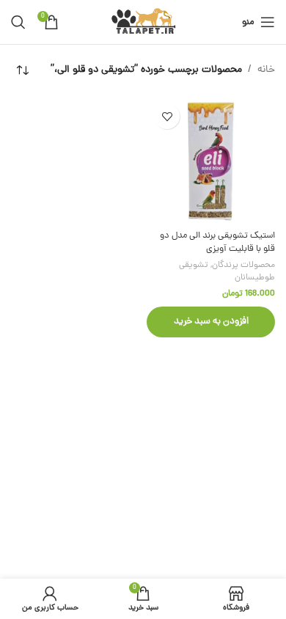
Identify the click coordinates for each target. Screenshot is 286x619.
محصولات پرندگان (243, 265)
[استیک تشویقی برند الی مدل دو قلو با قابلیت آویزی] (211, 160)
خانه (266, 70)
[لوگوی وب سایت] (143, 23)
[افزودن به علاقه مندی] (167, 116)
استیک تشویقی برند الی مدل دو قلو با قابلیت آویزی (217, 242)
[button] (211, 322)
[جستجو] (18, 22)
